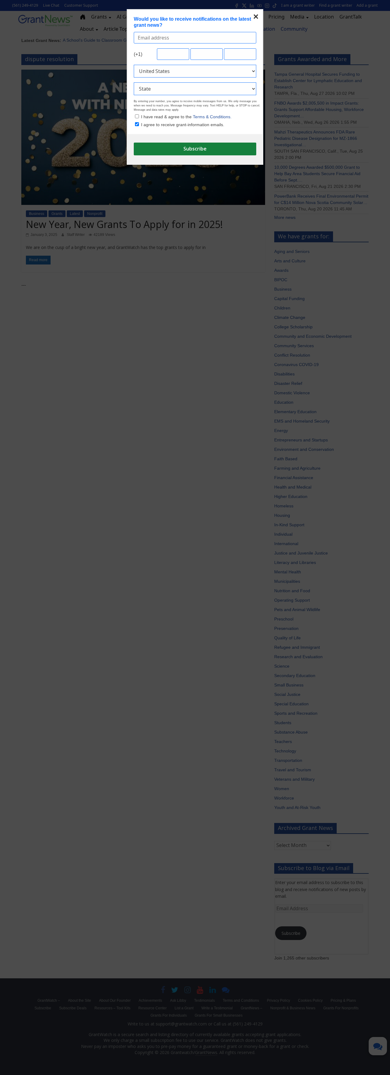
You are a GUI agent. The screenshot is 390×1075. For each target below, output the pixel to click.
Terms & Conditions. (212, 116)
